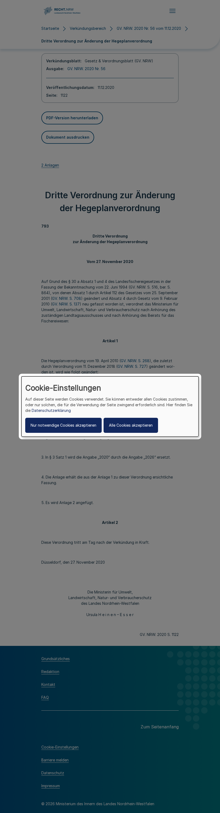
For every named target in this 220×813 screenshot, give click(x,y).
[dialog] (110, 406)
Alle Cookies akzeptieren (131, 425)
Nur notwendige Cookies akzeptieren (63, 425)
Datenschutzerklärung (51, 410)
